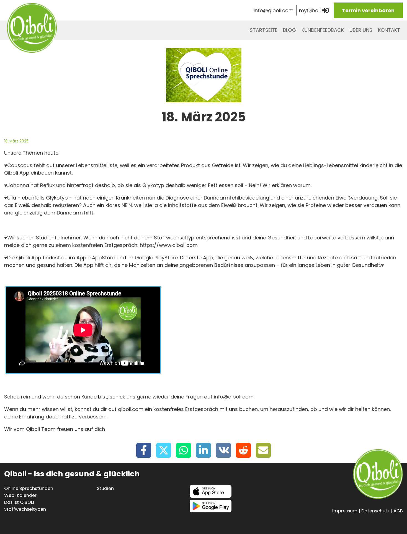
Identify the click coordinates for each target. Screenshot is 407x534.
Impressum (344, 511)
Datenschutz (375, 511)
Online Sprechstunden (28, 488)
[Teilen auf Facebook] (143, 450)
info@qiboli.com (273, 10)
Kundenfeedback (323, 30)
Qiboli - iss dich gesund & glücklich (32, 28)
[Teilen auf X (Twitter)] (163, 450)
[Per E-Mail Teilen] (263, 450)
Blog (289, 30)
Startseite (263, 30)
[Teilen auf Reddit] (243, 450)
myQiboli (310, 10)
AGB (398, 511)
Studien (105, 488)
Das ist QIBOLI (19, 502)
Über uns (360, 30)
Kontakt (389, 30)
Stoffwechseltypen (25, 509)
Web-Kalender (20, 495)
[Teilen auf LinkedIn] (203, 450)
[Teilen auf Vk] (223, 450)
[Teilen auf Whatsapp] (183, 450)
